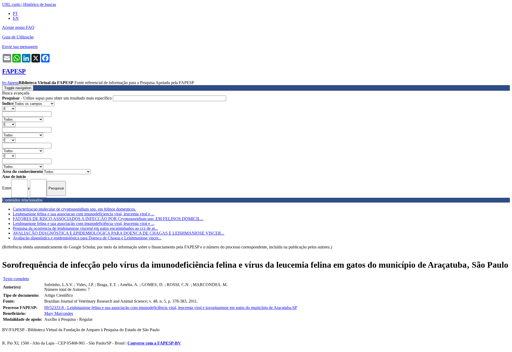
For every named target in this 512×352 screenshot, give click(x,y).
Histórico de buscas (39, 4)
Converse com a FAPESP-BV (154, 343)
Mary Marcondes (58, 313)
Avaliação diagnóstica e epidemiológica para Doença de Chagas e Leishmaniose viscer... (87, 238)
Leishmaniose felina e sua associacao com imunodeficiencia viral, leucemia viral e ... (83, 214)
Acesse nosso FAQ (18, 27)
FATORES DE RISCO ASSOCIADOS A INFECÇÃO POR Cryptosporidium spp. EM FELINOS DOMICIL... (108, 218)
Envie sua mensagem (20, 46)
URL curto (11, 4)
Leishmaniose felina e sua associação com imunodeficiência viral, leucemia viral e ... (83, 223)
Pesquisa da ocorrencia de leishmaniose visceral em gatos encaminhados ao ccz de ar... (85, 228)
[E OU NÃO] (8, 108)
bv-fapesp (10, 82)
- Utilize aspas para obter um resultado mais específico (57, 98)
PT (15, 13)
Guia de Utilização (18, 37)
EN (16, 18)
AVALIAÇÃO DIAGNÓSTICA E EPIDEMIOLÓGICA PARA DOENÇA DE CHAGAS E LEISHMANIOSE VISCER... (118, 233)
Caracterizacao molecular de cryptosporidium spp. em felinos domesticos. (74, 209)
